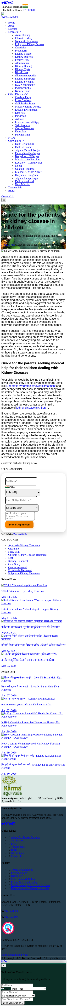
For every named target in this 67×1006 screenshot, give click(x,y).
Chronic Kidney (24, 38)
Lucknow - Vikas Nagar (28, 171)
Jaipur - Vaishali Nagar (27, 150)
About (11, 25)
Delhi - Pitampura (24, 143)
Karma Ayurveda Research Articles (30, 888)
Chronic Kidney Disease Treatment (27, 554)
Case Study (14, 564)
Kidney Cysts (22, 69)
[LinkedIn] (13, 823)
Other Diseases (16, 94)
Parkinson (20, 115)
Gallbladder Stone (25, 103)
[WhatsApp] (12, 2)
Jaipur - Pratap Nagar (26, 178)
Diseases (13, 31)
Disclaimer (17, 875)
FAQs (11, 137)
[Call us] (5, 961)
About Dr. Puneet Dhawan (25, 837)
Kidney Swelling (24, 81)
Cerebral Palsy (23, 97)
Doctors (12, 28)
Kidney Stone (22, 91)
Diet (10, 557)
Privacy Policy (19, 872)
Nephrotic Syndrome (26, 41)
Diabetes (20, 112)
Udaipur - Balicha (25, 168)
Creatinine (20, 47)
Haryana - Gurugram (26, 175)
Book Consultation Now (14, 954)
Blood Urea (21, 72)
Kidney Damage (24, 66)
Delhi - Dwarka (23, 147)
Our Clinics (14, 140)
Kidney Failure (23, 53)
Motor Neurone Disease (28, 106)
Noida (18, 165)
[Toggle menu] (3, 200)
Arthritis (19, 119)
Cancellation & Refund (23, 879)
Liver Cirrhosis (23, 100)
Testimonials (15, 187)
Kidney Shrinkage (25, 78)
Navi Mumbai (22, 184)
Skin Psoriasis (22, 125)
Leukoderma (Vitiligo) (27, 122)
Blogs (11, 190)
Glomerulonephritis (25, 75)
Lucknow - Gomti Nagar (28, 162)
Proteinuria (21, 50)
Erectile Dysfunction (26, 109)
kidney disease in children (32, 407)
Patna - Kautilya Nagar (27, 153)
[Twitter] (2, 2)
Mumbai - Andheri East (28, 159)
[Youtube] (10, 2)
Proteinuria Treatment (20, 570)
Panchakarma (22, 134)
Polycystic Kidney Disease (29, 44)
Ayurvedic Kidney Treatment (24, 545)
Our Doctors (18, 840)
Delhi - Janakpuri (24, 181)
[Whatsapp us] (2, 961)
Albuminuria (22, 63)
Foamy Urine (22, 59)
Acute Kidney (22, 35)
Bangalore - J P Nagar (27, 156)
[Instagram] (7, 2)
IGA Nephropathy (25, 84)
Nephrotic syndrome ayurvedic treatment (30, 385)
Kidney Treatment (18, 561)
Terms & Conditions (22, 869)
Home (11, 22)
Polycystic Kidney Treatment (24, 573)
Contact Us (7, 196)
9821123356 (11, 916)
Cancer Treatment (24, 128)
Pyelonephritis (23, 87)
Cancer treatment (17, 567)
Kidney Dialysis (24, 56)
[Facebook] (5, 2)
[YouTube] (11, 823)
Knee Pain (20, 131)
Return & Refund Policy (24, 882)
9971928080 (29, 10)
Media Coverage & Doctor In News (30, 885)
